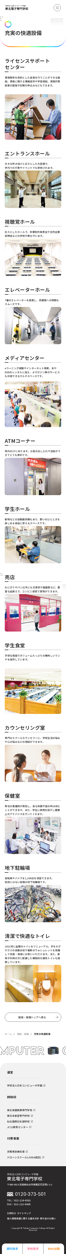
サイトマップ (24, 1213)
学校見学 (33, 1248)
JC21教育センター (17, 1127)
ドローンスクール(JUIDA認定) (24, 1157)
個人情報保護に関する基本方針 (23, 1218)
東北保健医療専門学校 (19, 1110)
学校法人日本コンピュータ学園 (24, 1085)
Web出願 (54, 1248)
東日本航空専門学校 (18, 1115)
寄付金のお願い (48, 1218)
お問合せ (11, 1213)
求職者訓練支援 (16, 1151)
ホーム (8, 1034)
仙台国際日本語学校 (18, 1121)
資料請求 (12, 1248)
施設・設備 (23, 1034)
